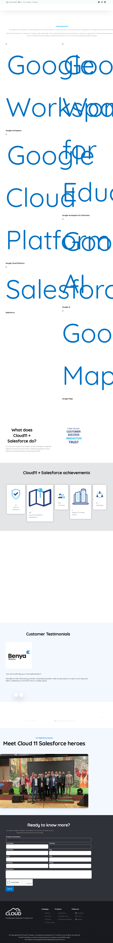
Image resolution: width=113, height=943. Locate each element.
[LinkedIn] (104, 2)
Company (9, 862)
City (50, 850)
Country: (52, 843)
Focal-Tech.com (59, 939)
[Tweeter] (101, 2)
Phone (51, 863)
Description (10, 869)
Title (50, 856)
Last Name (9, 850)
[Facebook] (98, 2)
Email (8, 856)
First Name (10, 843)
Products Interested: (13, 837)
